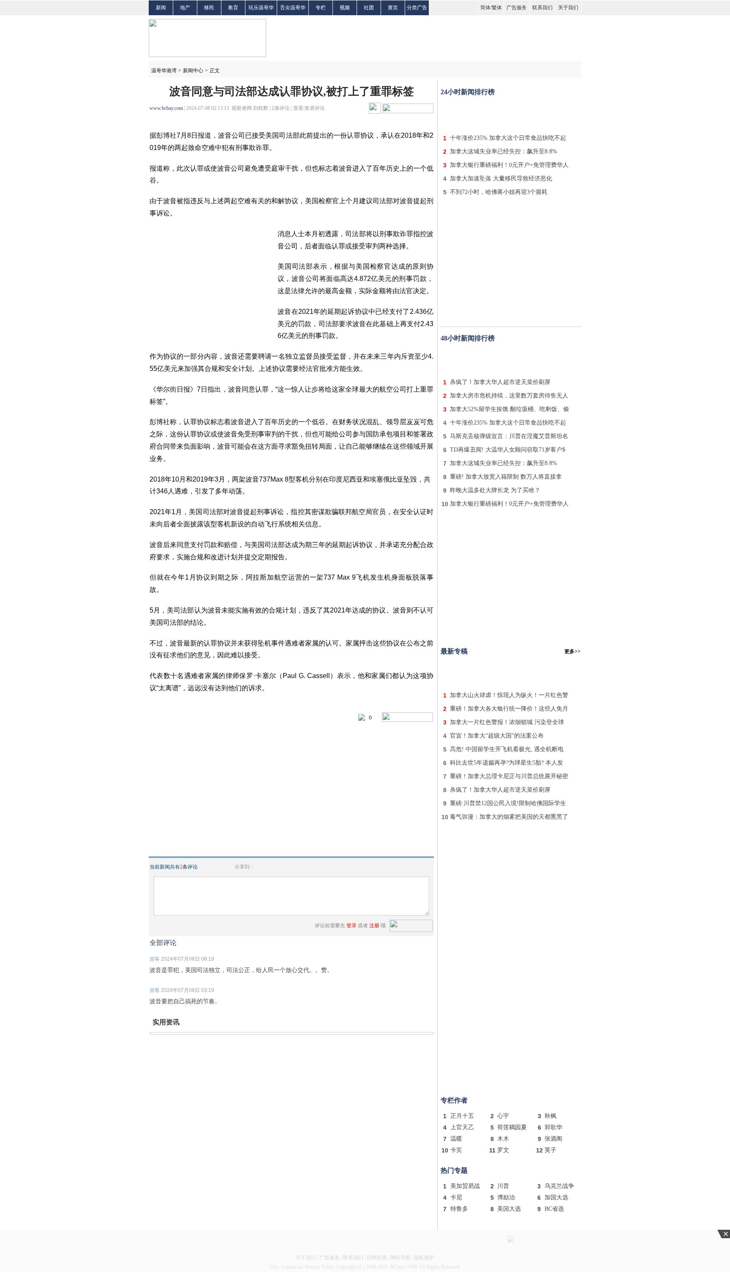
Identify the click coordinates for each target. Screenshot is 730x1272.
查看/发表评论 (309, 108)
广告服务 (517, 8)
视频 (345, 8)
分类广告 (417, 8)
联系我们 (542, 8)
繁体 (497, 8)
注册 (374, 926)
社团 (369, 8)
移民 (209, 8)
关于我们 (568, 8)
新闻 (161, 8)
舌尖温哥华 (292, 8)
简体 (485, 8)
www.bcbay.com (166, 108)
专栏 (321, 8)
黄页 (393, 8)
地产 (185, 8)
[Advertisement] (510, 113)
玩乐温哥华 (261, 8)
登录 (351, 926)
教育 (233, 8)
